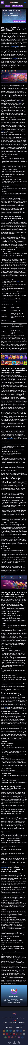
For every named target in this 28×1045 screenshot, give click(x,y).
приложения (10, 438)
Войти (8, 5)
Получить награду (19, 21)
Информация (9, 1027)
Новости (23, 1025)
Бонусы (5, 1022)
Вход (11, 1025)
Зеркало (5, 1025)
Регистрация (13, 1022)
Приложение (22, 1022)
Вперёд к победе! (14, 999)
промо (2, 131)
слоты (19, 101)
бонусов (15, 58)
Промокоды (19, 1027)
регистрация (14, 46)
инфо (18, 281)
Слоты (16, 1025)
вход (6, 707)
